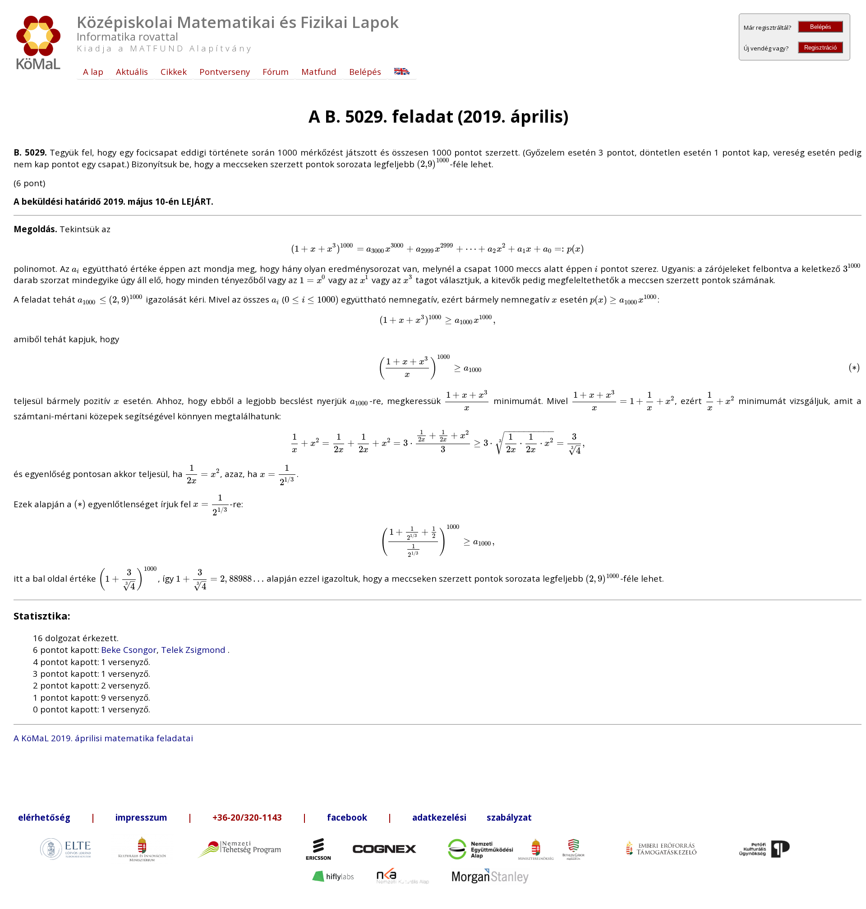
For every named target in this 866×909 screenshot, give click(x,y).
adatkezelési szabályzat (472, 817)
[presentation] (433, 163)
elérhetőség (44, 817)
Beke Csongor (129, 649)
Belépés (820, 26)
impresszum (141, 817)
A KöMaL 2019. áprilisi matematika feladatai (103, 738)
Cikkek (174, 71)
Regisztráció (820, 47)
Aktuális (132, 71)
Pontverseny (224, 71)
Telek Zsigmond (194, 649)
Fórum (276, 71)
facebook (347, 817)
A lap (93, 71)
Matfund (318, 71)
